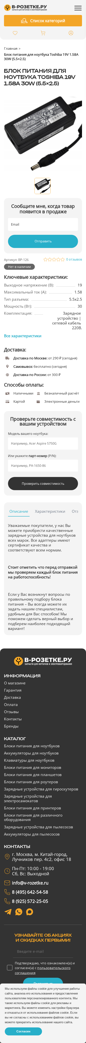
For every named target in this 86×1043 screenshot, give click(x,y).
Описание (18, 511)
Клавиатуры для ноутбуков (29, 760)
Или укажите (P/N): (32, 456)
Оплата (11, 704)
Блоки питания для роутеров (31, 781)
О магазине (15, 683)
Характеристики (50, 511)
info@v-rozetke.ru (30, 883)
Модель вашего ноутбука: (28, 433)
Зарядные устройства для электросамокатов (28, 798)
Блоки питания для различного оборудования (33, 817)
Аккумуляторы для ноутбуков (31, 753)
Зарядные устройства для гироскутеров (41, 789)
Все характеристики (22, 335)
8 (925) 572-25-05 (30, 901)
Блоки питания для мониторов (32, 767)
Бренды (11, 726)
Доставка (12, 697)
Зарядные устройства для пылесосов (38, 827)
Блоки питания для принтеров (32, 808)
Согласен (23, 1031)
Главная (10, 48)
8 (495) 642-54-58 (30, 892)
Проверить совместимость (43, 483)
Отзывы (11, 711)
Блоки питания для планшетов (33, 774)
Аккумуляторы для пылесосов (32, 834)
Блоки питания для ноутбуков (32, 746)
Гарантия (13, 690)
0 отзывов (74, 259)
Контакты (13, 719)
